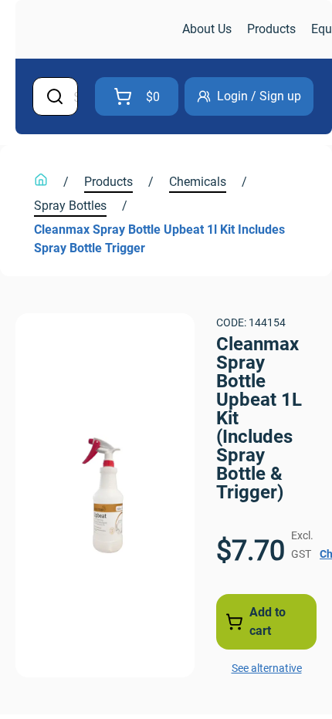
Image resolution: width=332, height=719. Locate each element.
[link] (97, 30)
